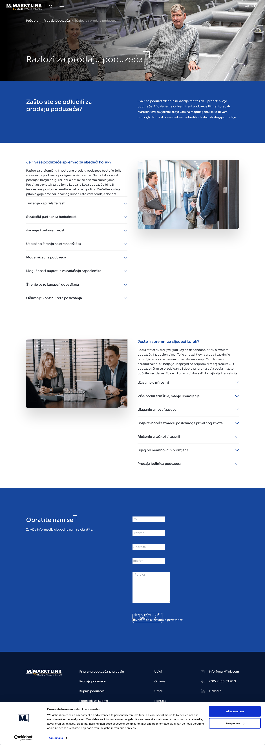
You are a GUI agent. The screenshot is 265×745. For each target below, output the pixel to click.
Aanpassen (233, 723)
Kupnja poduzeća (92, 691)
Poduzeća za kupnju (93, 701)
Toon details (55, 737)
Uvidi (158, 671)
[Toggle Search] (50, 6)
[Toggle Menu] (61, 6)
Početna (32, 21)
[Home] (24, 6)
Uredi (158, 691)
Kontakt (160, 701)
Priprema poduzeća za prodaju (101, 671)
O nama (159, 681)
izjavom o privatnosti (168, 620)
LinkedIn (215, 691)
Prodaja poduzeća (56, 21)
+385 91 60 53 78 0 (222, 681)
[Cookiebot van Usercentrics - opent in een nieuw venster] (23, 738)
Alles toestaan (235, 711)
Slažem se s (159, 620)
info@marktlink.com (224, 671)
